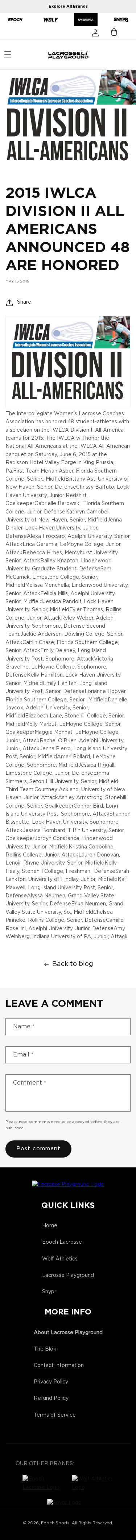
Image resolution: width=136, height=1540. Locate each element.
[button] (7, 54)
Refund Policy (51, 1398)
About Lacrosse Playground (68, 1332)
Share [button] (24, 302)
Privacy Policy (51, 1382)
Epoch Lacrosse (62, 1242)
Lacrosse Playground (68, 1275)
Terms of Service (55, 1415)
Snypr (49, 1291)
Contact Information (59, 1365)
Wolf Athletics (60, 1259)
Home (49, 1225)
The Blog (45, 1349)
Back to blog (72, 964)
